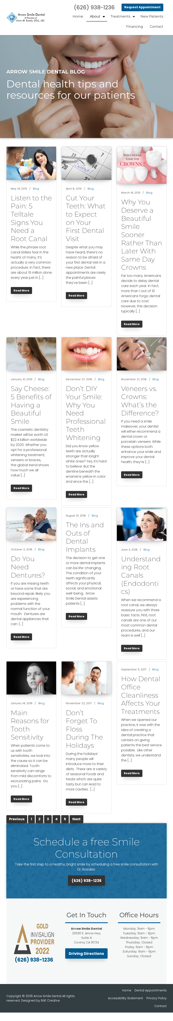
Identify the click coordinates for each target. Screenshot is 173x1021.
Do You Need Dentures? (28, 567)
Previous (16, 819)
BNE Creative (50, 1000)
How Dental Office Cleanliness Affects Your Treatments (140, 695)
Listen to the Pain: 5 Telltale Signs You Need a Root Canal (31, 218)
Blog (36, 188)
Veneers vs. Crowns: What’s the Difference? (140, 400)
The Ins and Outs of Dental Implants (85, 537)
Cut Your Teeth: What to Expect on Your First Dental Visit (86, 218)
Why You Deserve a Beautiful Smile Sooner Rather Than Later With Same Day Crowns (141, 234)
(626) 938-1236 (86, 880)
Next (76, 819)
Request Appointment (142, 7)
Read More (22, 291)
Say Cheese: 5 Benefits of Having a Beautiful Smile (31, 404)
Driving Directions (86, 953)
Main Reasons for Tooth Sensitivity (30, 725)
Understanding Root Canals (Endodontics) (141, 575)
